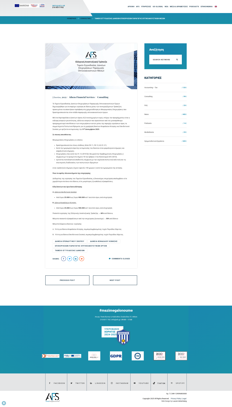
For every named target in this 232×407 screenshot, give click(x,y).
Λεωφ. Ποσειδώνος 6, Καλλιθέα (107, 317)
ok (177, 59)
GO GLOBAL (158, 6)
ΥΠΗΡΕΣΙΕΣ (146, 6)
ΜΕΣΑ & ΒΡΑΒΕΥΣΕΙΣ (179, 6)
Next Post (115, 280)
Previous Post (67, 280)
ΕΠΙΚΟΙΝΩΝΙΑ (207, 6)
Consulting (85, 18)
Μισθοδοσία (149, 132)
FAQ (146, 105)
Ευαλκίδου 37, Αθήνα (129, 317)
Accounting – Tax (150, 87)
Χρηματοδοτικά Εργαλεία (154, 141)
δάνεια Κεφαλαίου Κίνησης (104, 241)
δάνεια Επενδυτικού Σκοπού (69, 241)
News (146, 114)
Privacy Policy (176, 399)
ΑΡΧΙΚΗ (131, 6)
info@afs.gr (58, 6)
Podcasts (194, 6)
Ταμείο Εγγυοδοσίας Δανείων (70, 250)
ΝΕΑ (166, 6)
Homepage (71, 18)
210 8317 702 (105, 320)
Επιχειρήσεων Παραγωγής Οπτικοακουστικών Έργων (81, 246)
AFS (138, 6)
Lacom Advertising (180, 401)
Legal (184, 399)
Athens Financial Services (82, 97)
